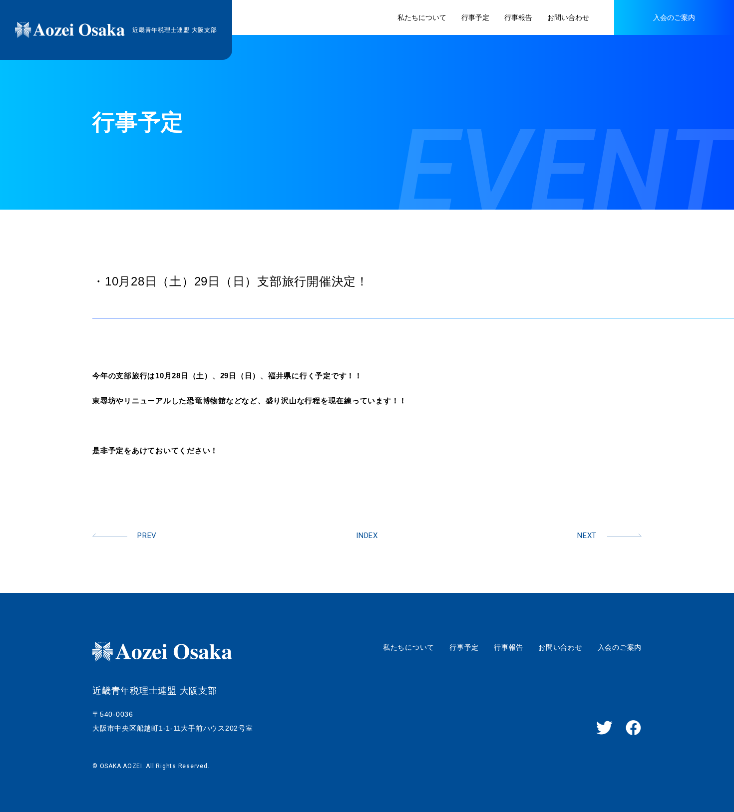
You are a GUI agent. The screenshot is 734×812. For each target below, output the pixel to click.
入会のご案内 (620, 647)
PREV (147, 535)
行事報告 (508, 647)
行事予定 (464, 647)
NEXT (587, 535)
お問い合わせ (560, 647)
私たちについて (408, 647)
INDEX (367, 535)
